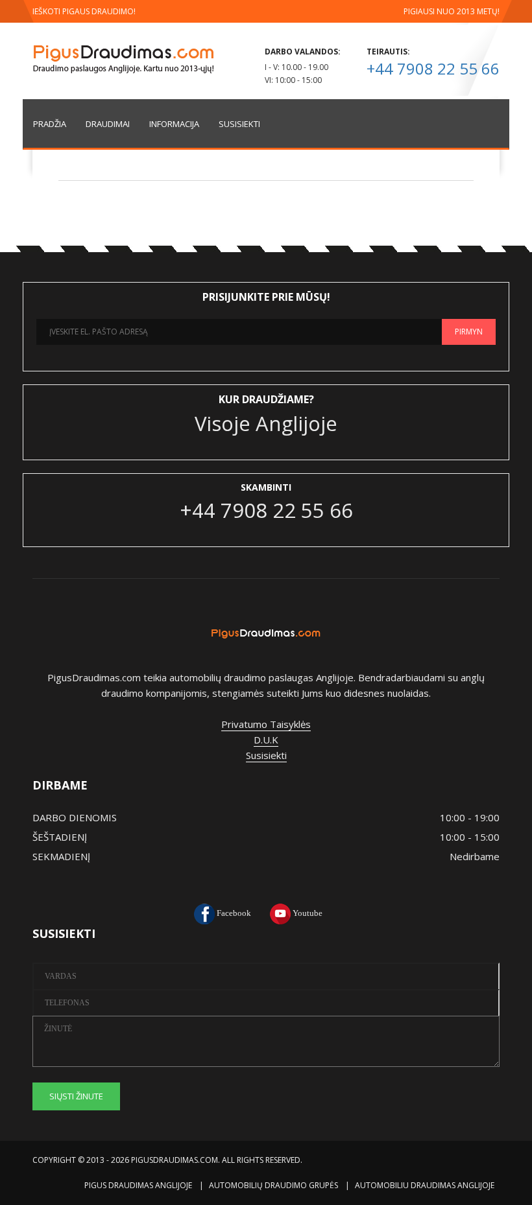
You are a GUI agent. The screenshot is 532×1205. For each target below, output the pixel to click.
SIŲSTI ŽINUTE (76, 1096)
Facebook (233, 913)
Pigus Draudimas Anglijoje (138, 1185)
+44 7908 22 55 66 (433, 68)
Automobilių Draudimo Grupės (273, 1185)
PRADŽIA (49, 124)
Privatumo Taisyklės (266, 724)
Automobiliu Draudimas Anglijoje (424, 1185)
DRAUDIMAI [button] (108, 124)
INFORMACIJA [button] (174, 124)
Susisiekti (266, 755)
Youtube (306, 913)
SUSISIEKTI (239, 124)
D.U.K (266, 739)
